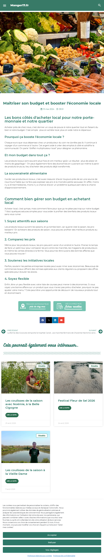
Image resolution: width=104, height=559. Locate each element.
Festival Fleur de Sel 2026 (76, 400)
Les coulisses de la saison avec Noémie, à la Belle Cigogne (24, 404)
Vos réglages (52, 550)
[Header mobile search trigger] (99, 5)
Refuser (52, 542)
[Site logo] (20, 5)
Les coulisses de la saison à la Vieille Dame (25, 471)
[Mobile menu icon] (4, 5)
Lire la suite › (12, 415)
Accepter (52, 535)
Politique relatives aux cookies (39, 556)
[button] (43, 320)
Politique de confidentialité (64, 556)
